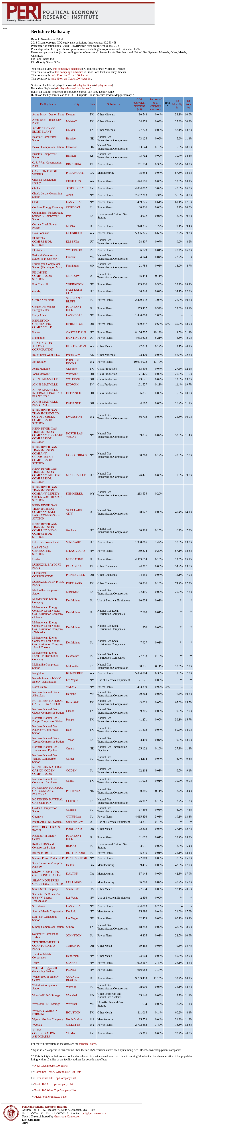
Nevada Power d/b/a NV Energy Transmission (46, 680)
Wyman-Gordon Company (47, 1019)
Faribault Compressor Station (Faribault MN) (45, 257)
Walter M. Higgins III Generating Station (44, 969)
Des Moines (73, 600)
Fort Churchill (40, 284)
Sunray (70, 926)
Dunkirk (71, 911)
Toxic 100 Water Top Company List (55, 1090)
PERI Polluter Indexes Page (50, 1096)
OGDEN (71, 770)
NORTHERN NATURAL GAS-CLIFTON (47, 801)
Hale (69, 729)
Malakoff (71, 121)
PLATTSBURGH (76, 858)
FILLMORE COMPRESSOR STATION (42, 276)
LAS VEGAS (74, 202)
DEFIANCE (73, 393)
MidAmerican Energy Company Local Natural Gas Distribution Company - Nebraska (47, 627)
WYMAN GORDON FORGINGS (45, 1012)
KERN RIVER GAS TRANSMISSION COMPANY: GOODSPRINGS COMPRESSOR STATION (44, 455)
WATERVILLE (75, 379)
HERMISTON (74, 323)
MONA (70, 226)
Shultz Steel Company (45, 889)
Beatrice (71, 138)
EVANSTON (74, 416)
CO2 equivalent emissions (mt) (139, 104)
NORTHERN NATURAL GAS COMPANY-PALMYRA (47, 791)
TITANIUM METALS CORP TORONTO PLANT (45, 945)
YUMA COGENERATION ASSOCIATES (43, 1033)
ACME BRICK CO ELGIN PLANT (44, 130)
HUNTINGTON (76, 337)
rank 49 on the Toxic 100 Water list (71, 78)
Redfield (71, 845)
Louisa (36, 559)
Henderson (72, 955)
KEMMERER (74, 493)
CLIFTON (72, 801)
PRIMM (71, 969)
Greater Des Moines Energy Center (43, 308)
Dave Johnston (40, 233)
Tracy (35, 962)
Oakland (71, 809)
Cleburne (71, 368)
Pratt (68, 215)
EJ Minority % (177, 104)
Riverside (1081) (42, 852)
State (92, 104)
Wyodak (37, 1024)
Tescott (70, 739)
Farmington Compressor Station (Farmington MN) (47, 265)
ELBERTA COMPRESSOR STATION (42, 241)
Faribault (71, 257)
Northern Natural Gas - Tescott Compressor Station (48, 740)
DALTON (72, 873)
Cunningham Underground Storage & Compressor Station (47, 216)
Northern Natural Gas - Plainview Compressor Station (45, 730)
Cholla (36, 188)
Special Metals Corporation (48, 911)
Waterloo (71, 986)
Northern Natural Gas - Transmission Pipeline (45, 748)
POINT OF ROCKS (72, 362)
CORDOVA (73, 207)
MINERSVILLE (76, 475)
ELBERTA (72, 241)
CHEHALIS (73, 181)
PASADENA (74, 566)
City (76, 104)
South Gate (72, 889)
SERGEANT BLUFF (74, 300)
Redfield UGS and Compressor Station (43, 846)
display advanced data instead (73, 88)
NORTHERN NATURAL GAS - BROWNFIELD (47, 702)
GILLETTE (73, 1024)
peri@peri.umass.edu (94, 1113)
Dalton (70, 865)
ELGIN (70, 129)
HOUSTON (73, 1012)
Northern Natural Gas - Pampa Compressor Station (47, 719)
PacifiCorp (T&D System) (47, 821)
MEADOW (73, 275)
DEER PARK (74, 583)
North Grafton (74, 1019)
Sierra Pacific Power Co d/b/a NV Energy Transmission (46, 897)
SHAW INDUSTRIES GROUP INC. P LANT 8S (48, 882)
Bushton (71, 155)
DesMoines (72, 655)
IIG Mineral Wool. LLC (46, 354)
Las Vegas (72, 680)
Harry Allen (39, 315)
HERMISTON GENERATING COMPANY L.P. (42, 324)
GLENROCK (74, 233)
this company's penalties (67, 68)
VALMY (71, 686)
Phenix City (73, 354)
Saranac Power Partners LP (48, 858)
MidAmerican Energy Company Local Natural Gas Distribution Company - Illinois (47, 612)
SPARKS (71, 962)
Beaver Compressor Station (48, 147)
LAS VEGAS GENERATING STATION (41, 551)
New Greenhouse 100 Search (51, 1065)
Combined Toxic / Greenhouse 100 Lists (57, 1071)
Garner (70, 758)
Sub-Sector (113, 104)
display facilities (83, 85)
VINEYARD (73, 542)
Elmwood (71, 147)
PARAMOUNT (75, 172)
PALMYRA (73, 790)
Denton (70, 114)
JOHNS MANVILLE (45, 379)
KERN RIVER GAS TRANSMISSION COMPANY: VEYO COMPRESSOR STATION (44, 530)
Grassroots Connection (67, 1116)
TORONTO (73, 945)
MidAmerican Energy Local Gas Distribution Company (45, 656)
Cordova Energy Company (47, 207)
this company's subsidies (69, 72)
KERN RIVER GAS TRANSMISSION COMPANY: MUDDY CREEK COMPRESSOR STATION (47, 493)
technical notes (87, 1043)
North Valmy (39, 686)
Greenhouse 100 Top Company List (55, 1078)
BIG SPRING (74, 164)
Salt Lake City (74, 821)
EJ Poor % (188, 104)
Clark (35, 202)
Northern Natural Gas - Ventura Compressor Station (45, 758)
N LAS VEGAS (75, 550)
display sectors (103, 85)
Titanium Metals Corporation (41, 956)
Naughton (38, 673)
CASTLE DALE (76, 332)
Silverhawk (38, 906)
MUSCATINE (74, 559)
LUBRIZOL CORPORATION (42, 575)
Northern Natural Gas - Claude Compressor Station (48, 711)
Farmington (72, 265)
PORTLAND (74, 828)
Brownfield (72, 702)
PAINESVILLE (75, 574)
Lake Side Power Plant (45, 542)
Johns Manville (41, 368)
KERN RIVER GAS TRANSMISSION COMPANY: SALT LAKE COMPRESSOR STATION (46, 512)
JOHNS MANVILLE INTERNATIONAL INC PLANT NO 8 (47, 393)
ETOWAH (72, 384)
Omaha (70, 748)
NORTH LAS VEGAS (74, 435)
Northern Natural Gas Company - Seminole (44, 780)
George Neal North (43, 299)
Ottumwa (37, 816)
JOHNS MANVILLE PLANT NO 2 (45, 403)
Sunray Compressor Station (48, 926)
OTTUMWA (73, 816)
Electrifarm (38, 250)
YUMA (70, 1033)
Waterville (72, 373)
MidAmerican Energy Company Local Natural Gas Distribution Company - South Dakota (47, 642)
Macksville (72, 591)
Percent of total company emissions (155, 104)
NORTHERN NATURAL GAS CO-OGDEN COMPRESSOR (47, 770)
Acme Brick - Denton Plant (48, 114)
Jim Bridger (39, 361)
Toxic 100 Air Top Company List (53, 1084)
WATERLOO (74, 250)
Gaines (70, 780)
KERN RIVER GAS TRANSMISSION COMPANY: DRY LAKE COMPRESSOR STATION (47, 435)
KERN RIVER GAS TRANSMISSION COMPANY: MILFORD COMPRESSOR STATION (47, 475)
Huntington (38, 337)
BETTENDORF (76, 852)
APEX (70, 195)
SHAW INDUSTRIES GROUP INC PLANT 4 (46, 873)
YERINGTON (75, 284)
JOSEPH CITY (75, 188)
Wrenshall (72, 995)
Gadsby (36, 291)
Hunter (36, 332)
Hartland (71, 693)
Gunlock (71, 530)
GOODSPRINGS (76, 455)
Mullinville (72, 666)
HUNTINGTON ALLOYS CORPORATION (42, 346)
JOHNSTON (74, 935)
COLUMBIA (74, 882)
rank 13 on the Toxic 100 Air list (69, 75)
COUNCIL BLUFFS (72, 978)
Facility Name (48, 104)
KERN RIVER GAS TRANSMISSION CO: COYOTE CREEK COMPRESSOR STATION (46, 417)
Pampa (70, 719)
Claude (70, 710)
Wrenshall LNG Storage (46, 995)
